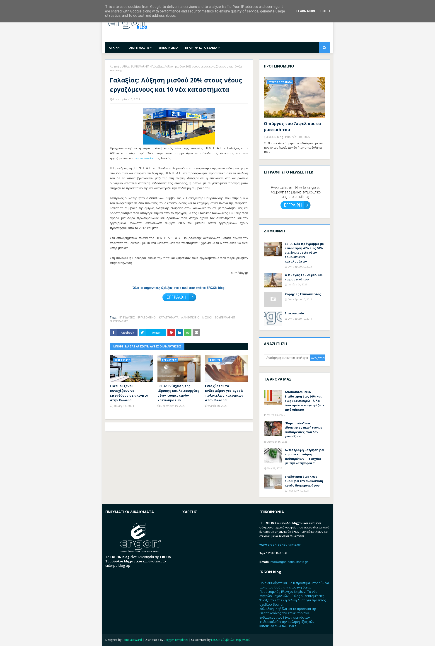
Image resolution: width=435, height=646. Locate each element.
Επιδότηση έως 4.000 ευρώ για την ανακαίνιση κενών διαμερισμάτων (304, 481)
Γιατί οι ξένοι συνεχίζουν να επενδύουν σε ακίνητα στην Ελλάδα (129, 393)
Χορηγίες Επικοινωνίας (303, 294)
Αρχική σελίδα (119, 66)
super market (144, 158)
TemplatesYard (132, 640)
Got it (325, 11)
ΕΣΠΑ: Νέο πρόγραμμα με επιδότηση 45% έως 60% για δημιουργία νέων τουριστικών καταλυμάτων (304, 252)
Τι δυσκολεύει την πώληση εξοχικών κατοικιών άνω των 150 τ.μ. (286, 623)
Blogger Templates (176, 640)
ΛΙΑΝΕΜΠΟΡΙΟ (190, 317)
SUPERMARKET (140, 66)
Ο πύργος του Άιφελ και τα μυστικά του (292, 126)
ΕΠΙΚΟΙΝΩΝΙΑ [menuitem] (168, 48)
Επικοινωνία (294, 313)
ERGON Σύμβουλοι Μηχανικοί (230, 640)
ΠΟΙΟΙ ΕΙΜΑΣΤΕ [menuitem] (137, 48)
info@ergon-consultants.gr (289, 562)
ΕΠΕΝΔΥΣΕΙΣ (127, 317)
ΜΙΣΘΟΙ (207, 317)
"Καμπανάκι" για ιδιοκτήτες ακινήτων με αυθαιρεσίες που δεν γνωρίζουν (303, 430)
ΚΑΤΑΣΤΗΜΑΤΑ (169, 317)
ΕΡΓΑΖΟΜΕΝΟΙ (147, 317)
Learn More (306, 11)
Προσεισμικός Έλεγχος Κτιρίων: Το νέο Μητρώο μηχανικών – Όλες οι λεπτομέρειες (291, 593)
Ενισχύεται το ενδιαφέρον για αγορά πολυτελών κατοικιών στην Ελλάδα (224, 393)
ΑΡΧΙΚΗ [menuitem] (114, 48)
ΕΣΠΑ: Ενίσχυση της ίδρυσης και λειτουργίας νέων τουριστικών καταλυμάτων (178, 393)
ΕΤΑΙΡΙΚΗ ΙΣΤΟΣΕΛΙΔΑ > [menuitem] (202, 48)
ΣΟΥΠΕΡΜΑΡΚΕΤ (225, 317)
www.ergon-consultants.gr (279, 544)
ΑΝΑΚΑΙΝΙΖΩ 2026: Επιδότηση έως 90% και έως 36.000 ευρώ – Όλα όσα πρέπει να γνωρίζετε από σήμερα (305, 401)
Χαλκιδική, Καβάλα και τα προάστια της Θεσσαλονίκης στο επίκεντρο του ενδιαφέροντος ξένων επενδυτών (287, 613)
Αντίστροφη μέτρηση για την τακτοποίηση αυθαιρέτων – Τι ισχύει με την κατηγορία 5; (304, 456)
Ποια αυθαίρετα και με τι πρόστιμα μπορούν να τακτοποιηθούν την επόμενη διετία (294, 585)
